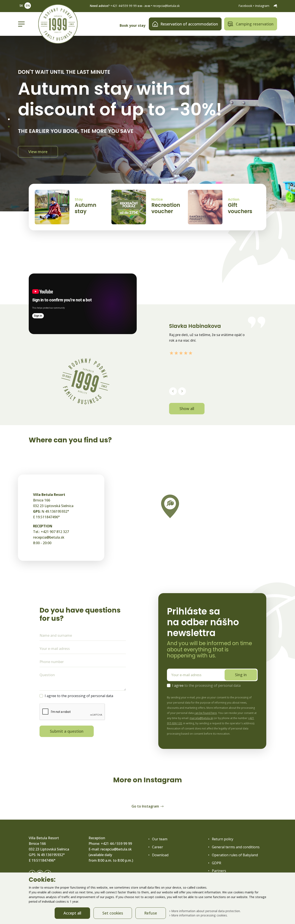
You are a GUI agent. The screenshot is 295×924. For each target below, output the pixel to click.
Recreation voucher (165, 208)
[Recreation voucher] (128, 206)
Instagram (262, 6)
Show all (186, 408)
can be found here (205, 713)
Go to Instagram (145, 806)
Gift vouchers (240, 208)
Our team (159, 839)
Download (160, 855)
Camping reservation (254, 24)
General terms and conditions (236, 847)
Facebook (245, 6)
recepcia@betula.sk (166, 6)
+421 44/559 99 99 (123, 6)
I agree (206, 685)
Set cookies (112, 913)
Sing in (241, 674)
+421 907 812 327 (55, 531)
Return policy (222, 839)
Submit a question (66, 731)
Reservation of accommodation (189, 24)
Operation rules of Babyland (235, 855)
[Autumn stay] (52, 206)
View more (38, 148)
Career (157, 847)
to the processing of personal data (212, 685)
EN (28, 5)
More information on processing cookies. (199, 915)
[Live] (275, 6)
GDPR (216, 863)
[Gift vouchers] (205, 206)
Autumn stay (85, 208)
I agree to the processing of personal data (79, 695)
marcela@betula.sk (201, 718)
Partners (219, 870)
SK (21, 5)
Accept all (72, 913)
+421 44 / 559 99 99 (116, 843)
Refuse (150, 913)
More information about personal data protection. (205, 911)
